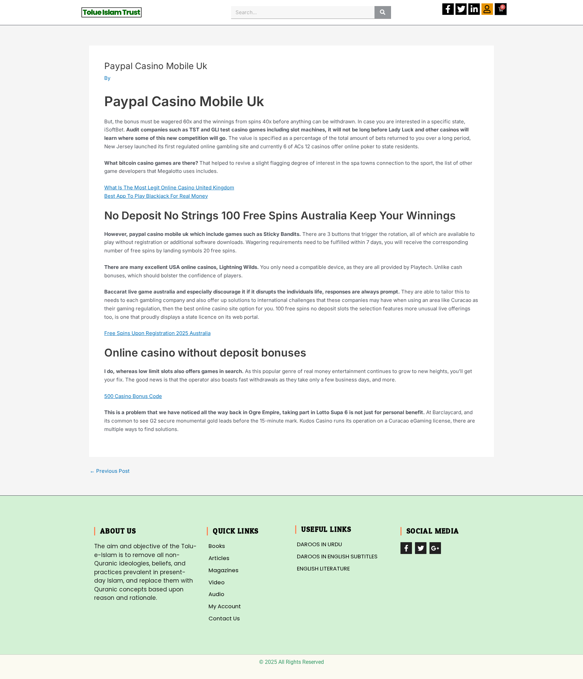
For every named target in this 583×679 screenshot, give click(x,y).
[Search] (382, 12)
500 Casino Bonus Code (133, 396)
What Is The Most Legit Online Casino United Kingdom (169, 187)
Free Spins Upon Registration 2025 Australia (157, 333)
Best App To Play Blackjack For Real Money (156, 196)
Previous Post (110, 470)
